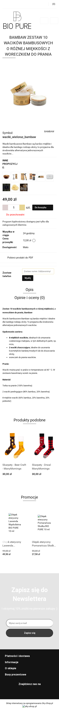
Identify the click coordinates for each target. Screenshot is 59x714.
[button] (29, 656)
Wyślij (28, 278)
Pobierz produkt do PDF (20, 257)
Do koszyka (41, 207)
